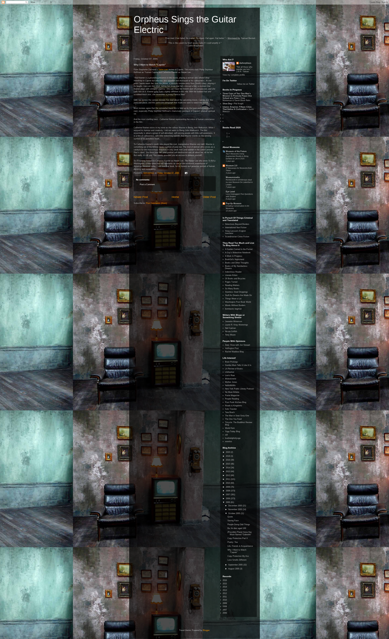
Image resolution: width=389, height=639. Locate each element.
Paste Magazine (232, 395)
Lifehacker (229, 372)
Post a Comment (147, 184)
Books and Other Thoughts (237, 263)
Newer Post (141, 197)
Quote (230, 517)
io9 (226, 435)
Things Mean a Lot (233, 298)
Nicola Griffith (231, 331)
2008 (228, 491)
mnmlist (228, 441)
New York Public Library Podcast (239, 389)
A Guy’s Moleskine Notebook (238, 252)
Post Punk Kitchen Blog (235, 402)
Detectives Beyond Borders (237, 224)
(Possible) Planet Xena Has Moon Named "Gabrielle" (239, 533)
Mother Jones (231, 382)
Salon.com (163, 69)
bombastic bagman (233, 309)
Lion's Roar (230, 375)
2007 (228, 494)
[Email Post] (186, 173)
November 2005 (235, 509)
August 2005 (234, 569)
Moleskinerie (230, 379)
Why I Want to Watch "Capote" (236, 551)
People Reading (232, 399)
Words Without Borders (235, 305)
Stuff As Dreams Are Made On (238, 295)
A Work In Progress (233, 256)
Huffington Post (232, 348)
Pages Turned (231, 282)
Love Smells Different (236, 560)
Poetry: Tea (232, 542)
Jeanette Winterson (233, 321)
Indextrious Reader (233, 272)
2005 (228, 502)
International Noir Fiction (235, 227)
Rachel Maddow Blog (234, 352)
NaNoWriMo (230, 385)
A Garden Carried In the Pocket (239, 249)
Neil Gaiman (230, 328)
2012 (228, 475)
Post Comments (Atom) (156, 203)
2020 (228, 452)
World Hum (230, 428)
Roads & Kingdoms (233, 405)
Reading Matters (232, 285)
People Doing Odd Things (238, 524)
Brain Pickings (231, 362)
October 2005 (234, 513)
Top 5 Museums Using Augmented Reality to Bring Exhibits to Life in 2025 (237, 156)
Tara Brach (230, 412)
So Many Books (232, 288)
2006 (228, 498)
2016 (228, 460)
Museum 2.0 (231, 165)
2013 (228, 471)
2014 (228, 467)
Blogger (206, 630)
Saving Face (233, 520)
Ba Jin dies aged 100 (236, 528)
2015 (228, 464)
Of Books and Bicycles (235, 278)
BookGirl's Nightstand (234, 259)
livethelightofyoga (232, 438)
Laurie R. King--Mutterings (236, 325)
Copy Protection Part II (237, 538)
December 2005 (235, 505)
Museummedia (233, 177)
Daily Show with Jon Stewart (237, 345)
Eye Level (230, 191)
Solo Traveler (231, 409)
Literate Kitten (231, 275)
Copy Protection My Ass (238, 556)
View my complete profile (234, 75)
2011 (228, 479)
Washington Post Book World (238, 302)
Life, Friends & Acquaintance (240, 546)
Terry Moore (230, 335)
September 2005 (235, 565)
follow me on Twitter (246, 84)
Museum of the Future (236, 151)
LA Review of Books (234, 369)
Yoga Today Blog (232, 431)
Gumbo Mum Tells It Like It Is (238, 365)
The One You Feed (233, 419)
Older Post (209, 197)
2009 (228, 487)
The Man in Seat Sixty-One (237, 415)
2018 (228, 456)
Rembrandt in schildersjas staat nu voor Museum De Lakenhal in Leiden (239, 182)
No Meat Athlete (232, 392)
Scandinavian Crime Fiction (237, 236)
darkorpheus (245, 63)
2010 (228, 483)
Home (175, 197)
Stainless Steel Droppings (236, 292)
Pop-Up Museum (233, 203)
